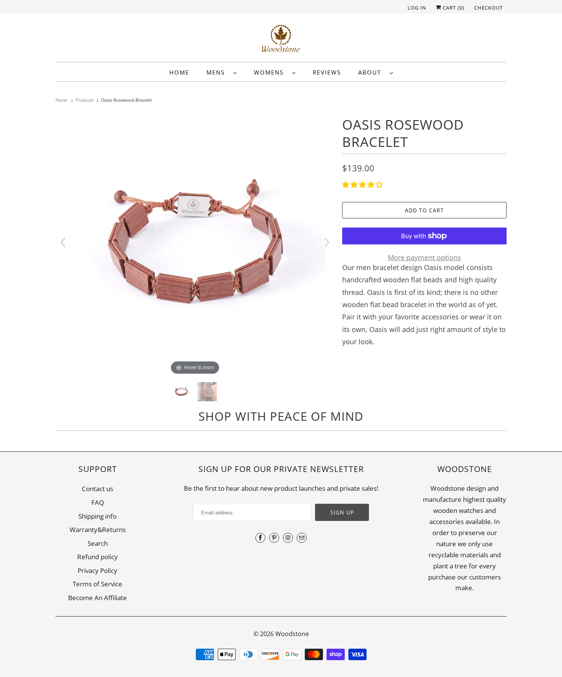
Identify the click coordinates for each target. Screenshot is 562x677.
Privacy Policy (97, 570)
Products (85, 100)
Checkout (488, 7)
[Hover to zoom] (195, 245)
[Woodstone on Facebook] (260, 538)
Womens (271, 72)
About (372, 72)
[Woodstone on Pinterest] (274, 538)
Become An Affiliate (97, 597)
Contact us (97, 488)
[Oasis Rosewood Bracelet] (182, 391)
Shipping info (97, 516)
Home (179, 72)
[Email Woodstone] (302, 538)
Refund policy (97, 556)
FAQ (97, 502)
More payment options (424, 257)
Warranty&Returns (98, 529)
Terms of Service (97, 583)
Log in (417, 7)
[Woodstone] (281, 39)
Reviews (327, 72)
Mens (217, 72)
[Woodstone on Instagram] (288, 538)
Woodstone (292, 634)
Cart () (453, 7)
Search (98, 543)
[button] (363, 184)
